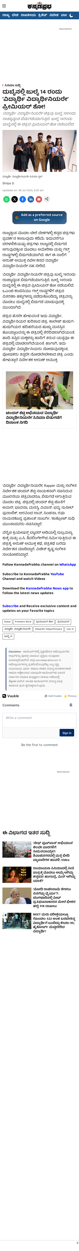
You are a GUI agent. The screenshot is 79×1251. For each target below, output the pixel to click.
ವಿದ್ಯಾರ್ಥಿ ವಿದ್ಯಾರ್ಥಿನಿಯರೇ (17, 629)
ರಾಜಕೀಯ (28, 15)
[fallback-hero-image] (16, 849)
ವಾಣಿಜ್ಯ (66, 15)
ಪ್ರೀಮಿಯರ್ (63, 622)
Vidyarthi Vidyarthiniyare (48, 629)
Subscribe (10, 606)
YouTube (57, 574)
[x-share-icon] (14, 202)
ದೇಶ (15, 15)
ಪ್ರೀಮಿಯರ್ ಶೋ (44, 622)
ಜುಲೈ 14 (8, 636)
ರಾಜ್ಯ (6, 15)
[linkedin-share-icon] (31, 202)
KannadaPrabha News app (47, 589)
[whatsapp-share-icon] (6, 202)
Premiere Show (23, 622)
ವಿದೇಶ (54, 15)
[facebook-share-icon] (22, 202)
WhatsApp (67, 565)
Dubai (7, 622)
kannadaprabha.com (47, 660)
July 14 (70, 629)
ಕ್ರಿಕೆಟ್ (42, 15)
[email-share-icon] (39, 202)
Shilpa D (8, 184)
